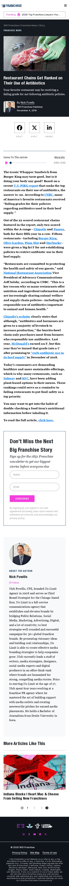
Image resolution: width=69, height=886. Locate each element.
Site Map (34, 852)
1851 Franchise (11, 25)
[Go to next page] (46, 807)
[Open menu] (65, 5)
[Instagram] (23, 834)
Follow (15, 582)
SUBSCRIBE (22, 498)
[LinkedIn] (40, 834)
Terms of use (49, 852)
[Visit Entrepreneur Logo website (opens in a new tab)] (20, 826)
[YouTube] (34, 834)
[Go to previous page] (22, 807)
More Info (59, 157)
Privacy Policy (19, 852)
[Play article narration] (6, 162)
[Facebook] (29, 834)
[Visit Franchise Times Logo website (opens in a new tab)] (29, 826)
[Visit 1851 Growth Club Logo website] (47, 826)
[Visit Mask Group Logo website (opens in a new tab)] (37, 826)
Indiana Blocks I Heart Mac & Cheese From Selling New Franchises (31, 796)
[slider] (10, 162)
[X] (45, 834)
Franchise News (29, 25)
